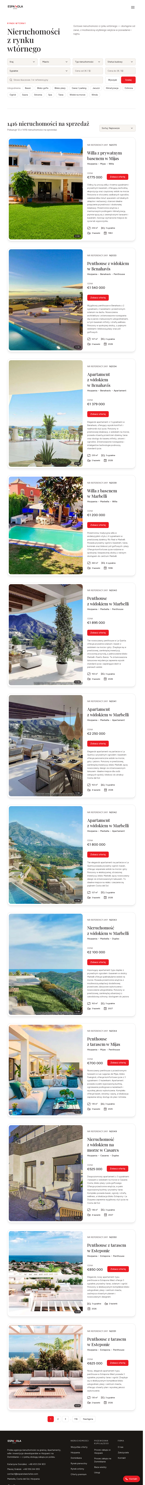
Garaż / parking (79, 88)
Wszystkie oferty (79, 1447)
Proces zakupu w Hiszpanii (102, 1451)
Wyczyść (112, 80)
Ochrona (129, 88)
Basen (28, 88)
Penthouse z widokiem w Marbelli (108, 600)
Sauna (25, 95)
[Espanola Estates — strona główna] (15, 7)
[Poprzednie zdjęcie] (13, 189)
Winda (95, 95)
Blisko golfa (42, 88)
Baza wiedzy (100, 1467)
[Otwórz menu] (133, 7)
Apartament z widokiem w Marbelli (108, 711)
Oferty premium (79, 1474)
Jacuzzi (96, 88)
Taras (60, 95)
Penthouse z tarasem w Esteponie (106, 1247)
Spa (50, 95)
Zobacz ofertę (117, 176)
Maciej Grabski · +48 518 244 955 (23, 1469)
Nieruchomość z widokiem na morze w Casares (103, 1144)
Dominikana (76, 1458)
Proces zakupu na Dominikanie (102, 1460)
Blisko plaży (60, 88)
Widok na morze (77, 95)
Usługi (97, 1472)
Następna (88, 1419)
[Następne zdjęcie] (78, 189)
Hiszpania (75, 1452)
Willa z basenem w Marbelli (102, 493)
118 (76, 1419)
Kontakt (133, 1479)
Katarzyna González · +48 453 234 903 (26, 1464)
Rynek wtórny (77, 1469)
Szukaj (128, 80)
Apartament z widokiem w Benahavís (98, 379)
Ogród (13, 95)
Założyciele (123, 1452)
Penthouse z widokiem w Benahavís (108, 265)
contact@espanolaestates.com (22, 1474)
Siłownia (38, 95)
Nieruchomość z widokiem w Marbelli (108, 930)
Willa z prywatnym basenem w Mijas (104, 155)
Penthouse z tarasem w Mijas (103, 1041)
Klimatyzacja (112, 88)
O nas (120, 1447)
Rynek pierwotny (79, 1463)
